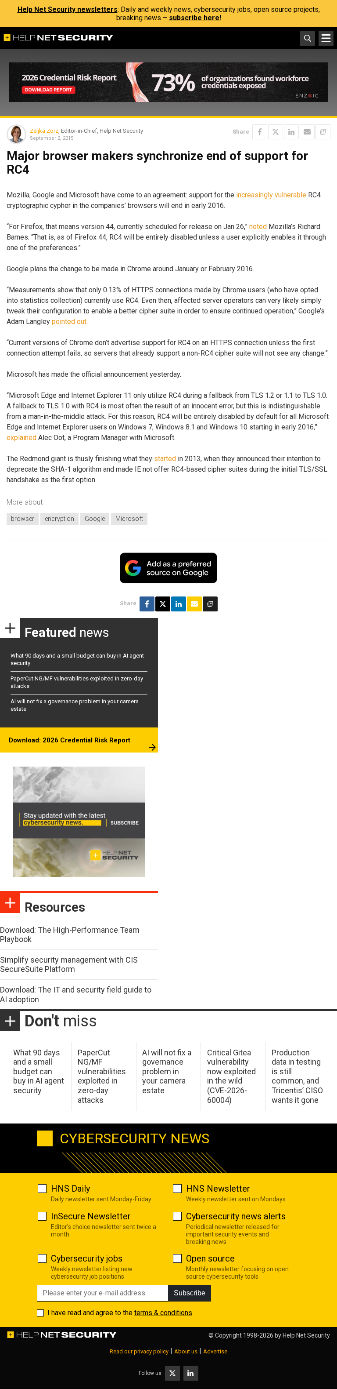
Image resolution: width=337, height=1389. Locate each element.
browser (22, 518)
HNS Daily (70, 1188)
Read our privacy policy (139, 1351)
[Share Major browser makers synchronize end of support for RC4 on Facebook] (259, 131)
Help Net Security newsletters (68, 9)
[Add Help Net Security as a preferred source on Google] (322, 131)
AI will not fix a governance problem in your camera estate (166, 1071)
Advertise (215, 1351)
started (165, 459)
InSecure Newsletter (91, 1216)
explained (21, 437)
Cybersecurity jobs (86, 1258)
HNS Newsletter (218, 1188)
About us (185, 1351)
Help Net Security (306, 1335)
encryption (59, 518)
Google (95, 518)
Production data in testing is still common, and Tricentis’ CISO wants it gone (297, 1076)
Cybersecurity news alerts (236, 1216)
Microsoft (129, 518)
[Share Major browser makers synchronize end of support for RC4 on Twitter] (275, 131)
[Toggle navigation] (326, 38)
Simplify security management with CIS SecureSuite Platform (69, 964)
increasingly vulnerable (271, 195)
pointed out (69, 321)
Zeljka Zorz (44, 130)
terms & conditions (163, 1313)
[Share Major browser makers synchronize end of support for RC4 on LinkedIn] (291, 131)
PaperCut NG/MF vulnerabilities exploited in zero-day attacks (102, 1076)
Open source (210, 1258)
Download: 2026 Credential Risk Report (69, 740)
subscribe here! (195, 18)
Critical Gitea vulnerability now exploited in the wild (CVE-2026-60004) (231, 1076)
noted (258, 226)
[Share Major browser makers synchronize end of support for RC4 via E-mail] (307, 131)
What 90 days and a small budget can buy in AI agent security (38, 1071)
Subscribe (189, 1293)
